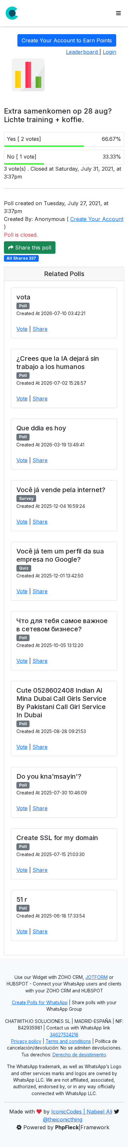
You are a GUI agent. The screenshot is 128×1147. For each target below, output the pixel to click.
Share (40, 329)
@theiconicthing (62, 1119)
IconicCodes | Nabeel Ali (81, 1111)
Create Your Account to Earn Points (67, 40)
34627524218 (64, 1034)
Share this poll (32, 247)
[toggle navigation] (118, 13)
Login (109, 52)
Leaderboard (82, 52)
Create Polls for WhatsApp (40, 1002)
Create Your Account (96, 219)
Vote (22, 329)
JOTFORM (96, 977)
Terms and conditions (68, 1041)
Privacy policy (26, 1041)
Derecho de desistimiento (79, 1054)
